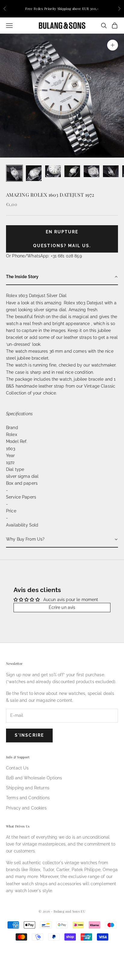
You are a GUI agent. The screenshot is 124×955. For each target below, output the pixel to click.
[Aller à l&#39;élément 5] (91, 171)
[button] (62, 277)
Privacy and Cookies (26, 808)
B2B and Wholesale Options (34, 777)
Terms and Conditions (28, 797)
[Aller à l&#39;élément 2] (33, 173)
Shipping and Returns (27, 787)
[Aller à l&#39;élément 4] (72, 171)
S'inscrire (29, 735)
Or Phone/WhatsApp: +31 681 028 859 (44, 255)
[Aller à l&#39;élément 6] (110, 171)
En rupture (62, 231)
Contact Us (17, 768)
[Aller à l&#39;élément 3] (53, 171)
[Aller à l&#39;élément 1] (14, 173)
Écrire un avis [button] (62, 607)
